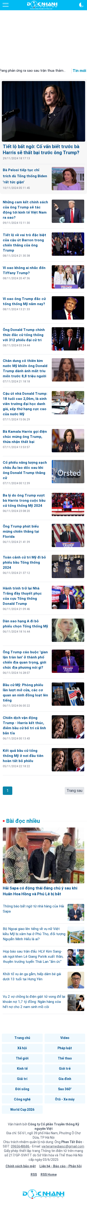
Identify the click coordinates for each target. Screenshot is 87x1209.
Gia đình (64, 1079)
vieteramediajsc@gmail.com (63, 1146)
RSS (34, 1174)
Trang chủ (22, 1038)
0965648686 (20, 1146)
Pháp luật (65, 1048)
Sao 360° (65, 1089)
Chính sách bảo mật (21, 1166)
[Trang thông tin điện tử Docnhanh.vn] (42, 5)
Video (64, 1038)
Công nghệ (22, 1099)
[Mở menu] (5, 5)
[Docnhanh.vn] (43, 1195)
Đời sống (22, 1089)
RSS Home (49, 1174)
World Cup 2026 (22, 1109)
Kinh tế (22, 1068)
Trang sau (74, 790)
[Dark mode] (81, 5)
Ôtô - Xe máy (64, 1099)
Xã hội (22, 1048)
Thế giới (22, 1058)
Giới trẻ (65, 1068)
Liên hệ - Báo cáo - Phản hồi (60, 1166)
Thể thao (65, 1058)
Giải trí (22, 1079)
